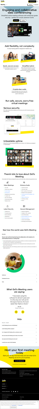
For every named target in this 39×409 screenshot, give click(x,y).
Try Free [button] (23, 20)
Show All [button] (3, 322)
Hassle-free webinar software (6, 370)
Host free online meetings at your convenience (9, 373)
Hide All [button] (7, 322)
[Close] (37, 402)
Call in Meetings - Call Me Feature (24, 373)
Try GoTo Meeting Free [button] (19, 360)
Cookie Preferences (13, 407)
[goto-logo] (19, 381)
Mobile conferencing (25, 197)
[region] (19, 404)
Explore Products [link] (32, 1)
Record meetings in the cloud (26, 216)
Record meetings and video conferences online (9, 372)
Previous (16, 312)
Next (22, 312)
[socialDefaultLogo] (11, 391)
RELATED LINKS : (5, 369)
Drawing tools (7, 192)
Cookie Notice (20, 405)
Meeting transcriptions (25, 218)
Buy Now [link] (30, 4)
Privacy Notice (14, 405)
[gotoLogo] (2, 1)
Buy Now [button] (16, 20)
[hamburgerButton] (37, 1)
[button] (19, 30)
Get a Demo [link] (36, 4)
